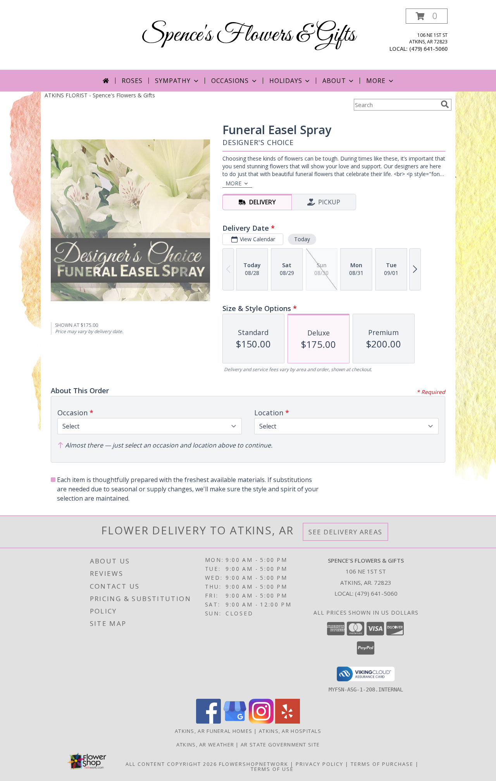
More (375, 80)
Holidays (285, 80)
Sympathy (172, 80)
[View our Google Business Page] (234, 721)
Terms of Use (272, 768)
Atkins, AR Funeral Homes (213, 730)
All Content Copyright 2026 (171, 763)
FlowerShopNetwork (253, 763)
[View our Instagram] (261, 721)
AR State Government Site (280, 744)
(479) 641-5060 (428, 48)
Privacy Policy (319, 763)
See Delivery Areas (345, 531)
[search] (445, 104)
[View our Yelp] (287, 721)
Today (302, 239)
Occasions (230, 80)
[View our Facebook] (208, 721)
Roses (132, 80)
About (334, 80)
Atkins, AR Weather (205, 744)
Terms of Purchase (382, 763)
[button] (427, 16)
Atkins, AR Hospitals (290, 730)
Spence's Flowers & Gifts (248, 35)
